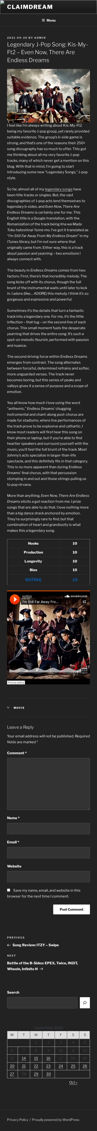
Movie (19, 707)
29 (36, 1074)
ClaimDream (30, 7)
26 (85, 1066)
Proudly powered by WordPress (55, 1120)
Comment (17, 753)
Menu (51, 20)
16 (48, 1058)
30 (48, 1074)
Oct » (73, 1082)
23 (48, 1066)
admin (40, 37)
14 (24, 1058)
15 (36, 1058)
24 (61, 1066)
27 (12, 1074)
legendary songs (59, 189)
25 (73, 1066)
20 (12, 1066)
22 (36, 1066)
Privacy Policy (17, 1120)
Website (14, 866)
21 (24, 1066)
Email (13, 842)
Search (13, 992)
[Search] (85, 1002)
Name (13, 818)
